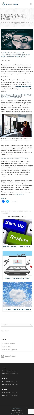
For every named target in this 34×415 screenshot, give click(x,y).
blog (6, 22)
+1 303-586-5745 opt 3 (10, 382)
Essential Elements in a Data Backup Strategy (17, 247)
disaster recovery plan (23, 87)
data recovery (5, 211)
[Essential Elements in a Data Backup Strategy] (17, 232)
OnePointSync (20, 194)
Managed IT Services (24, 55)
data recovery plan (14, 211)
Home (2, 22)
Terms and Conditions (9, 343)
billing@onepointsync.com (11, 384)
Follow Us (5, 331)
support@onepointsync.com (11, 395)
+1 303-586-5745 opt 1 (10, 371)
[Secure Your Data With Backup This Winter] (17, 295)
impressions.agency (17, 408)
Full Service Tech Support (12, 55)
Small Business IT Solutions (18, 56)
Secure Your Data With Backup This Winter (17, 309)
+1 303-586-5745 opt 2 (10, 392)
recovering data (5, 213)
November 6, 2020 (19, 53)
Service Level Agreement (10, 349)
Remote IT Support (6, 56)
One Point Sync (6, 53)
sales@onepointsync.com (11, 373)
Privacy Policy (7, 346)
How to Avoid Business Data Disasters (17, 278)
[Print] (9, 60)
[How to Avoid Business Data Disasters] (17, 263)
